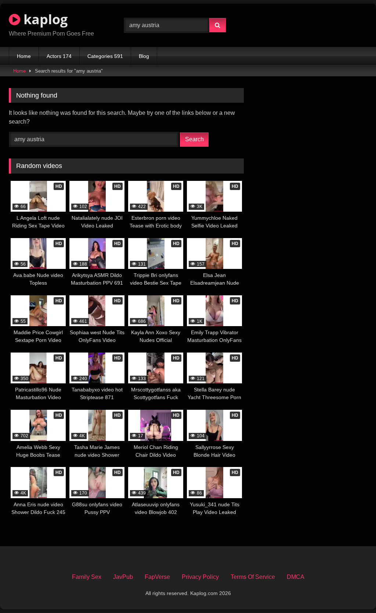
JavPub (123, 577)
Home (24, 56)
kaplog (44, 19)
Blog (144, 56)
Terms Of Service (253, 577)
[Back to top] (353, 591)
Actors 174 (59, 56)
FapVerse (157, 577)
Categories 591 (105, 56)
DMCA (295, 577)
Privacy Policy (200, 577)
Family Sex (86, 577)
